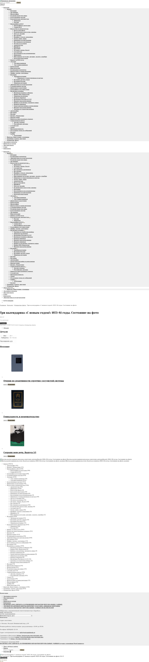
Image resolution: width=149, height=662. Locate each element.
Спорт (12, 127)
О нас (5, 147)
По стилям (17, 35)
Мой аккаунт (8, 288)
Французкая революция (22, 101)
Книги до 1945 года (17, 60)
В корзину (3, 323)
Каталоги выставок (21, 58)
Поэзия (12, 114)
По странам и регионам (22, 42)
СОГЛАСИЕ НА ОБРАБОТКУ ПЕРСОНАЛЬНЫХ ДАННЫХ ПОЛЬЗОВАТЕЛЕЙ (28, 608)
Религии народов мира (18, 15)
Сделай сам (14, 125)
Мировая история (20, 83)
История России (19, 81)
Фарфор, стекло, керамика (23, 37)
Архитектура (18, 45)
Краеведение (15, 117)
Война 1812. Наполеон (21, 94)
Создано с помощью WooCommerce (71, 643)
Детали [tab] (6, 328)
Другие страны (19, 122)
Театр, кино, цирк (20, 38)
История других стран (22, 79)
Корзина (7, 651)
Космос (13, 132)
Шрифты (17, 47)
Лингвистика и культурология (21, 84)
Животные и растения (18, 88)
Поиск (18, 2)
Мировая (17, 20)
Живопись (17, 55)
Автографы (14, 111)
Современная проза (17, 120)
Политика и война (17, 91)
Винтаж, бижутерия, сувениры (18, 137)
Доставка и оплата (10, 142)
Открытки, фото (13, 140)
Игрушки (17, 48)
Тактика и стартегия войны (24, 109)
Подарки (13, 112)
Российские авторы (21, 124)
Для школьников (20, 63)
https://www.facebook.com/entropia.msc (29, 637)
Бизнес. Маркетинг (17, 116)
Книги (9, 9)
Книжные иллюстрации (22, 40)
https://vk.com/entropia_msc (20, 639)
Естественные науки (17, 17)
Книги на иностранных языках (21, 119)
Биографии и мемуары (22, 25)
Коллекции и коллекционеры (24, 53)
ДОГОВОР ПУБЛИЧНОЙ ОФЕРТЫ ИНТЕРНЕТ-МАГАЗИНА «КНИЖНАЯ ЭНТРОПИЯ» (31, 606)
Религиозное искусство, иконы (25, 32)
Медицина (14, 12)
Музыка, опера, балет (21, 50)
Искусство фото (19, 30)
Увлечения (18, 135)
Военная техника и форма (23, 93)
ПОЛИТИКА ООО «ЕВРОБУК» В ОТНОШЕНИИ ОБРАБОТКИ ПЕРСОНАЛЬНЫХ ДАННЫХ (32, 604)
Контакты (7, 148)
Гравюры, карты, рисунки (16, 139)
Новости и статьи (9, 143)
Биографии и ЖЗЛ (16, 24)
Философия (14, 14)
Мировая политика (21, 96)
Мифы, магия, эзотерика (19, 73)
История (13, 11)
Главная (3, 305)
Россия (16, 22)
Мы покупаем (8, 145)
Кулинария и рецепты (18, 70)
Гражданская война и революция (26, 106)
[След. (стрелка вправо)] (2, 661)
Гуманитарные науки (18, 86)
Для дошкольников (21, 65)
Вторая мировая (20, 98)
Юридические (15, 68)
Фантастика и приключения (20, 71)
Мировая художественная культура (30, 78)
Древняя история (20, 76)
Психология (14, 66)
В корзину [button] (11, 384)
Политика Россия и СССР (22, 99)
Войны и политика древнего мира (26, 102)
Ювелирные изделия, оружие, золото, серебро (30, 57)
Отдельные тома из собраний (21, 130)
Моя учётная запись (10, 646)
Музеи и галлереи (20, 43)
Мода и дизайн (19, 34)
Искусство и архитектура (19, 29)
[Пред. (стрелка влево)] (0, 661)
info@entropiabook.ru (27, 632)
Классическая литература (19, 19)
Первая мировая (20, 104)
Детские (13, 61)
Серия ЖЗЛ (18, 27)
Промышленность (16, 129)
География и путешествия (19, 89)
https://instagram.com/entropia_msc (29, 635)
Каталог (6, 7)
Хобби (12, 134)
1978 (11, 341)
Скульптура (18, 52)
